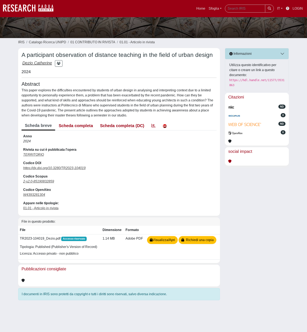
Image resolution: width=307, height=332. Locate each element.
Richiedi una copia (199, 240)
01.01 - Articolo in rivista (137, 42)
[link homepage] (30, 9)
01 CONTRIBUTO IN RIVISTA (92, 42)
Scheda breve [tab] (38, 125)
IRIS (21, 42)
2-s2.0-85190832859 (38, 181)
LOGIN (298, 8)
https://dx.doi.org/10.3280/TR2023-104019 (54, 168)
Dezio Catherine (37, 63)
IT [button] (278, 8)
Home (200, 8)
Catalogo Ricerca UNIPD (47, 42)
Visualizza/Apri (164, 240)
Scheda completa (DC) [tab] (122, 125)
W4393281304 (34, 195)
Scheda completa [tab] (76, 125)
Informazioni (242, 53)
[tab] (153, 125)
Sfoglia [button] (214, 8)
